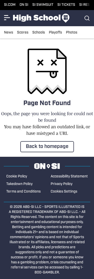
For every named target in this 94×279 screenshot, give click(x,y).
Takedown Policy (19, 184)
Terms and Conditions (23, 192)
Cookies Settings (64, 192)
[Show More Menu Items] (7, 18)
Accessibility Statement (69, 176)
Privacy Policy (61, 184)
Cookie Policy (16, 176)
